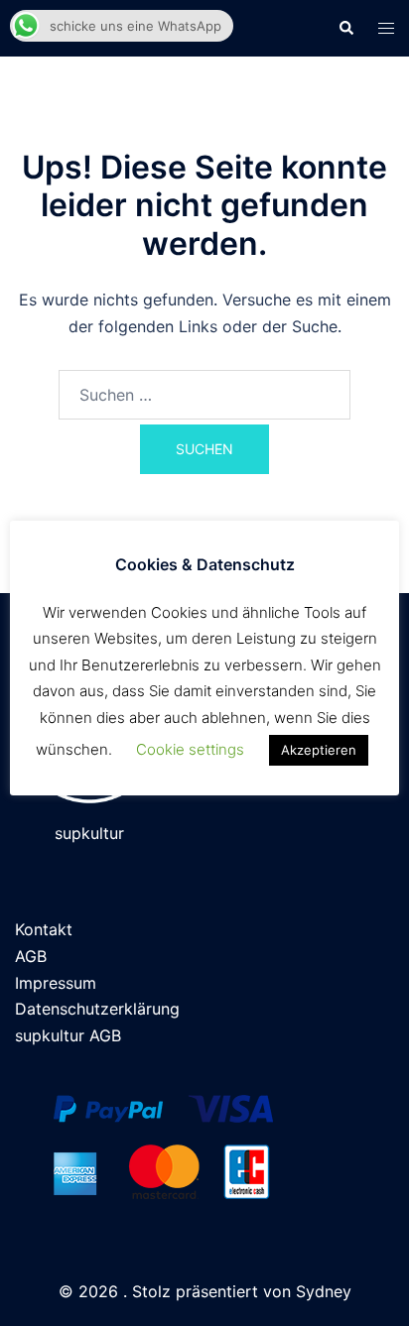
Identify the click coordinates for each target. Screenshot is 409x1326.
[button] (345, 28)
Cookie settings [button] (190, 749)
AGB (31, 956)
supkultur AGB (68, 1035)
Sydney (323, 1291)
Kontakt (43, 929)
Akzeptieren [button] (318, 750)
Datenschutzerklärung (97, 1009)
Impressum (55, 983)
